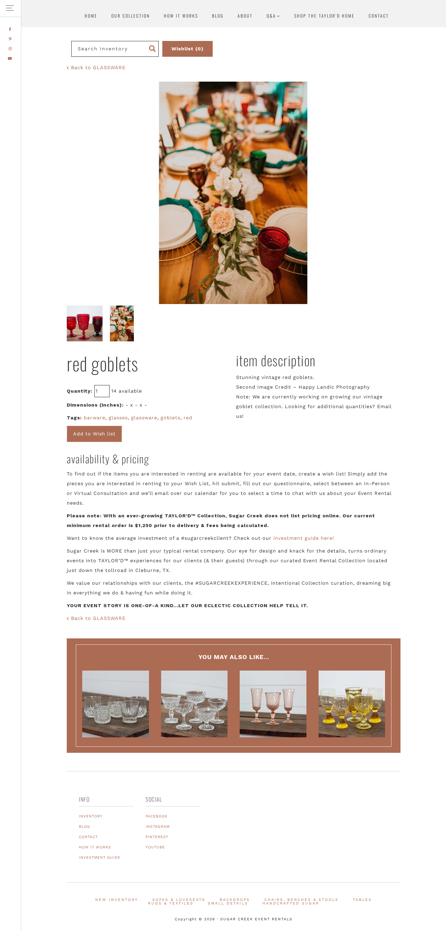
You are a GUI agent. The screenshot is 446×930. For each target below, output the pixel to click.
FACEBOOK (156, 816)
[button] (10, 8)
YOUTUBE (155, 847)
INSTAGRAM (158, 826)
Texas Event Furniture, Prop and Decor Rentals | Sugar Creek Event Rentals (403, 59)
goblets (170, 418)
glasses (118, 418)
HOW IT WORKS (95, 847)
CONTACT (88, 837)
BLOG (84, 826)
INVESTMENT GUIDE (99, 857)
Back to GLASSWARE (97, 67)
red (188, 418)
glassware (144, 418)
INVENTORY (91, 816)
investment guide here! (303, 538)
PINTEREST (157, 837)
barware (94, 418)
